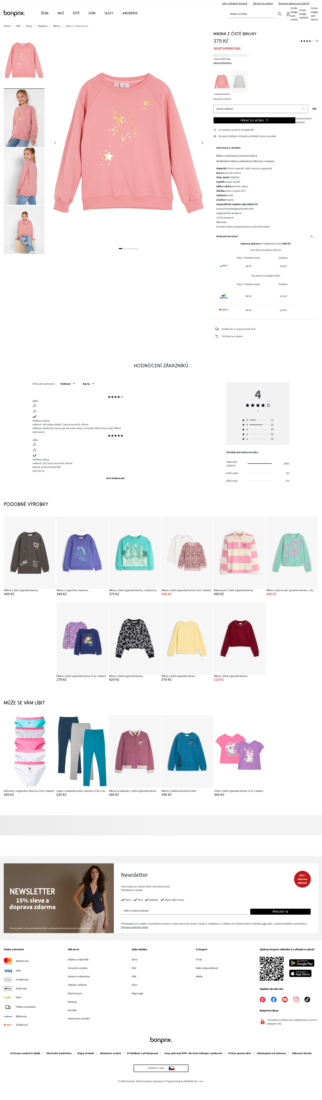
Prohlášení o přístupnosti (142, 1053)
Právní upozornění (239, 1053)
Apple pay (21, 988)
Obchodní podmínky (59, 1053)
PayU (18, 997)
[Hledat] (279, 13)
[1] (120, 248)
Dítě (134, 976)
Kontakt (72, 1010)
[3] (128, 248)
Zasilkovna (22, 1025)
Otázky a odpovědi (78, 959)
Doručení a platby (78, 968)
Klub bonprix (75, 993)
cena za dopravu (222, 63)
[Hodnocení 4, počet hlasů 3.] (307, 41)
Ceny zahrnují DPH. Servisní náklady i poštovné (193, 1053)
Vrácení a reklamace (79, 976)
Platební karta (252, 258)
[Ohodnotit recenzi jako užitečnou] (34, 406)
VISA (18, 971)
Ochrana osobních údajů (25, 1053)
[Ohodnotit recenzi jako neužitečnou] (34, 411)
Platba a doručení (14, 949)
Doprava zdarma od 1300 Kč (293, 3)
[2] (124, 248)
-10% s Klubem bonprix (234, 3)
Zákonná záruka (302, 1053)
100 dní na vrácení (263, 3)
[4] (132, 248)
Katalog (72, 1002)
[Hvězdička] (109, 397)
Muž (134, 968)
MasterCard (22, 961)
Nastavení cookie (110, 1053)
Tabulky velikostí (77, 985)
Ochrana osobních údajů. (135, 927)
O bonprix (201, 949)
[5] (136, 248)
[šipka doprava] (202, 143)
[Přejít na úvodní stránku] (22, 13)
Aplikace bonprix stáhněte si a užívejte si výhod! (287, 949)
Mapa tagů (137, 993)
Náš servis (73, 949)
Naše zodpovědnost (207, 968)
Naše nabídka (139, 949)
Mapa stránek (86, 1053)
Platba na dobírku (26, 1007)
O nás (199, 959)
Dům (134, 985)
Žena (134, 959)
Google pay (22, 979)
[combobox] (251, 14)
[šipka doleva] (55, 143)
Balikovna (21, 1016)
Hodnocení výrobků (79, 1019)
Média (199, 976)
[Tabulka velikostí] (314, 109)
